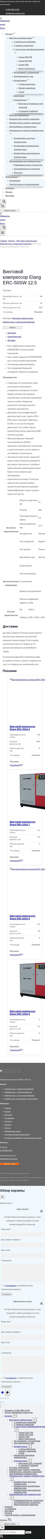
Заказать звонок (9, 210)
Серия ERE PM (25, 57)
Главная (8, 1108)
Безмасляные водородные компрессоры (26, 148)
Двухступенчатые (26, 69)
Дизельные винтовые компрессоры (24, 1456)
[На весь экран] (3, 1398)
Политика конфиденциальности (17, 1135)
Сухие (21, 92)
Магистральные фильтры (26, 1504)
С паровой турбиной (28, 111)
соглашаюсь (11, 1286)
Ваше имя (6, 1229)
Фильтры (18, 173)
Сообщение (6, 1261)
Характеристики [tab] (14, 337)
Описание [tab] (11, 333)
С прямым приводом (23, 46)
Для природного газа (23, 76)
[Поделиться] (5, 1398)
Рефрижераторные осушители (28, 165)
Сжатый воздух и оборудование (24, 184)
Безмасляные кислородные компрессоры (27, 155)
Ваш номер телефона (11, 1240)
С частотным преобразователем (29, 1426)
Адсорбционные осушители (27, 169)
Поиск (28, 1532)
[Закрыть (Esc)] (8, 1398)
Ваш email (5, 1250)
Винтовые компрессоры (22, 318)
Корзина (8, 1125)
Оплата (9, 192)
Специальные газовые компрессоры (26, 1476)
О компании (14, 181)
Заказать (12, 327)
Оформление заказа (13, 1131)
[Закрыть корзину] (2, 1197)
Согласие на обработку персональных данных (23, 1138)
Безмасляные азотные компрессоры (24, 140)
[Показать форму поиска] (3, 201)
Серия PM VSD (25, 61)
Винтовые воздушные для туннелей (30, 105)
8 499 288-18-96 (12, 10)
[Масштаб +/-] (1, 1398)
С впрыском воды (26, 84)
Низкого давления (26, 88)
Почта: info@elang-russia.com (19, 1412)
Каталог (8, 1111)
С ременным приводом (25, 42)
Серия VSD (23, 65)
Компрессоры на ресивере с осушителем (21, 1099)
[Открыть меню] (2, 233)
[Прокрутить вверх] (2, 1393)
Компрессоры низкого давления (24, 119)
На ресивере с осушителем (26, 73)
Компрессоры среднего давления (25, 123)
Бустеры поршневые (19, 115)
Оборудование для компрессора (25, 1494)
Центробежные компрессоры (23, 127)
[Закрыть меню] (0, 1406)
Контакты (10, 188)
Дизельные (19, 96)
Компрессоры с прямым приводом (18, 1092)
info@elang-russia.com (15, 13)
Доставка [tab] (11, 340)
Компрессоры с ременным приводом (18, 322)
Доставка (10, 196)
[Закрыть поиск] (2, 1528)
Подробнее (15, 765)
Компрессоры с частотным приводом (19, 1096)
